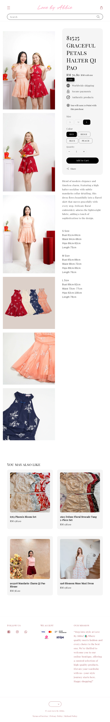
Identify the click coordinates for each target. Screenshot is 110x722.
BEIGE (84, 134)
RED (71, 134)
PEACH (85, 140)
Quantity (70, 147)
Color (69, 128)
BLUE (72, 140)
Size (68, 116)
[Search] (98, 16)
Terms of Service (40, 716)
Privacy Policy (56, 716)
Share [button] (73, 168)
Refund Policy (70, 716)
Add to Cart (82, 160)
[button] (8, 8)
